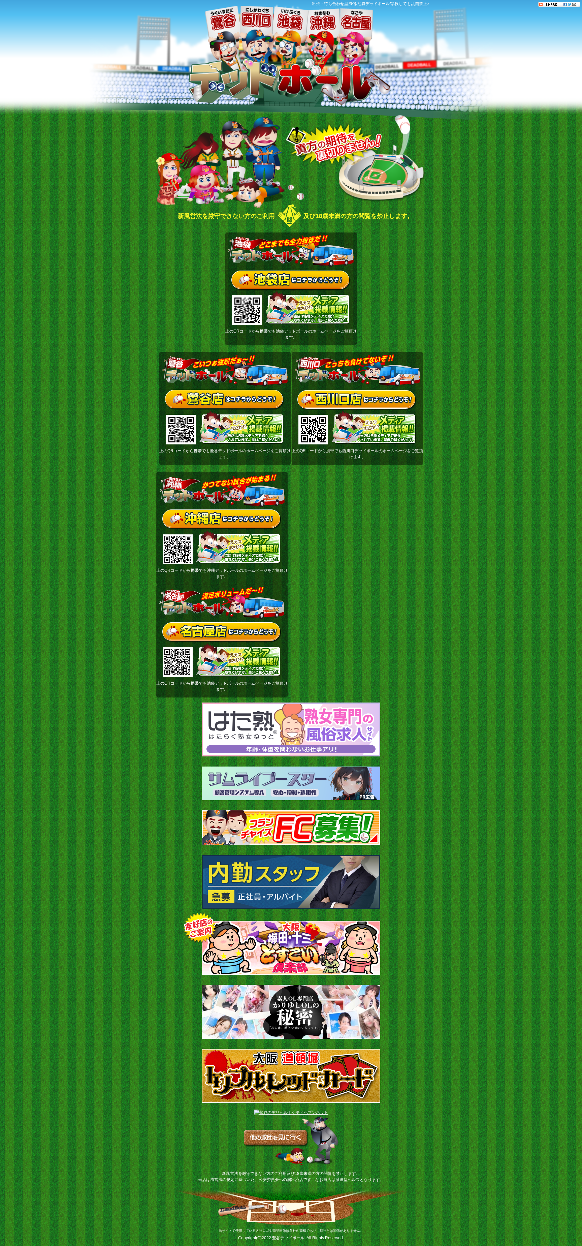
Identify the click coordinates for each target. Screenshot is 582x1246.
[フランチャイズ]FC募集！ (291, 827)
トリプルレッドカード (291, 1076)
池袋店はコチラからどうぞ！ (291, 280)
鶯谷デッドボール (288, 1238)
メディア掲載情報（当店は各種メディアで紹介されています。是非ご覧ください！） (307, 308)
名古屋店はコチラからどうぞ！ (222, 632)
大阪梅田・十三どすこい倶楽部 (291, 948)
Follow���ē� (577, 47)
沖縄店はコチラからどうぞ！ (222, 519)
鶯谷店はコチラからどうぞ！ (225, 400)
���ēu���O (577, 94)
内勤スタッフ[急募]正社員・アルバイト (291, 882)
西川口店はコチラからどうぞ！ (357, 400)
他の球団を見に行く (291, 1141)
